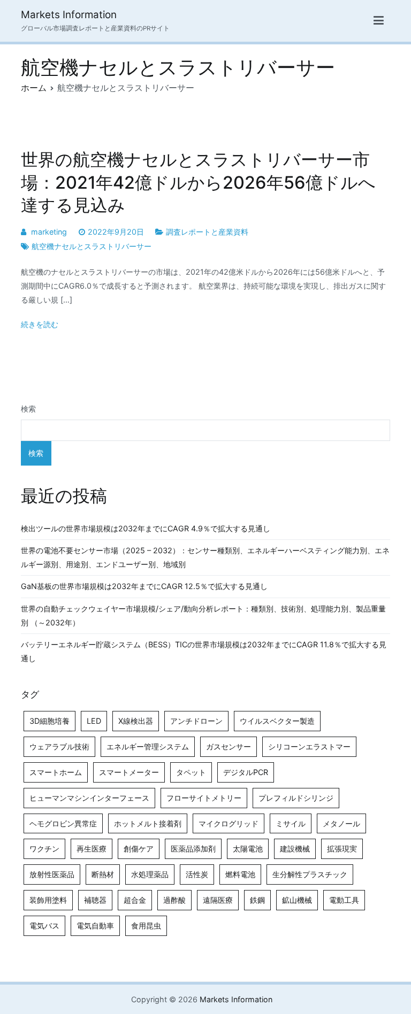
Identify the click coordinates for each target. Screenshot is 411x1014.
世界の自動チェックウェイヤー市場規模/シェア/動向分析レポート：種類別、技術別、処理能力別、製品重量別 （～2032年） (203, 615)
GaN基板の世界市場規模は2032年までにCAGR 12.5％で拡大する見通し (144, 586)
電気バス (44, 925)
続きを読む (39, 324)
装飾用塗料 (48, 899)
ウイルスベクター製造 (277, 720)
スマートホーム (55, 772)
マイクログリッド (228, 823)
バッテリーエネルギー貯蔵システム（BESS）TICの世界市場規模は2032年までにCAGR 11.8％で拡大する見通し (203, 651)
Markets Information (69, 15)
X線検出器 (135, 720)
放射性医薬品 (51, 874)
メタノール (341, 823)
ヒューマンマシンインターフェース (89, 797)
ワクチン (44, 848)
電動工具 (344, 899)
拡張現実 (342, 848)
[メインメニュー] (379, 21)
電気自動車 (95, 925)
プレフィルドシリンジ (295, 797)
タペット (191, 772)
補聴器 (95, 899)
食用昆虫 (146, 925)
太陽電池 (248, 848)
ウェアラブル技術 (59, 746)
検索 (28, 408)
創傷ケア (139, 848)
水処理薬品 (150, 874)
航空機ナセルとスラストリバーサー (91, 246)
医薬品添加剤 (193, 848)
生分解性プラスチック (309, 874)
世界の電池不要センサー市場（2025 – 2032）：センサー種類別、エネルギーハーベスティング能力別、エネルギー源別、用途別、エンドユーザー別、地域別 (205, 557)
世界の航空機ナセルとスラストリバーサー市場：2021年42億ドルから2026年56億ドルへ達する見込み (198, 182)
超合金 (135, 899)
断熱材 (103, 874)
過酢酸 (174, 899)
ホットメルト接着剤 (147, 823)
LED (94, 720)
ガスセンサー (228, 746)
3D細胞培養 (49, 720)
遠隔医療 (218, 899)
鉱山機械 (297, 899)
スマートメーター (129, 772)
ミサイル (291, 823)
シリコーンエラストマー (309, 746)
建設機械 (295, 848)
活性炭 (197, 874)
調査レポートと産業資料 (207, 231)
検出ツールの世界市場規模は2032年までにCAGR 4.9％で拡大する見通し (145, 528)
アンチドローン (196, 720)
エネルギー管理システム (147, 746)
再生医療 (91, 848)
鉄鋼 (257, 899)
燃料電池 (240, 874)
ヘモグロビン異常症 (63, 823)
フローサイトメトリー (203, 797)
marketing (49, 231)
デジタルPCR (245, 772)
